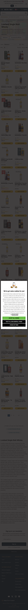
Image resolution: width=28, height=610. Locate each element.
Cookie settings (14, 325)
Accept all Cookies (14, 318)
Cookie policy (15, 314)
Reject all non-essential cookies (14, 321)
